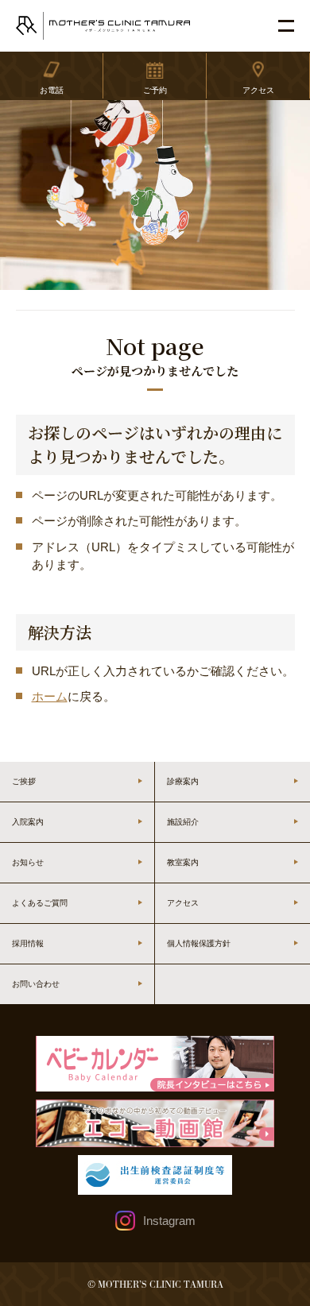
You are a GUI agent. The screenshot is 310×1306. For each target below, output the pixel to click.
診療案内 (183, 781)
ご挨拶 (24, 781)
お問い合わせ (36, 984)
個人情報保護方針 (199, 943)
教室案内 (183, 862)
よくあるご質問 (40, 902)
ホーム (50, 696)
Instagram (169, 1221)
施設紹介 (183, 821)
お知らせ (28, 862)
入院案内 (28, 821)
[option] (155, 195)
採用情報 (28, 943)
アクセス (183, 902)
